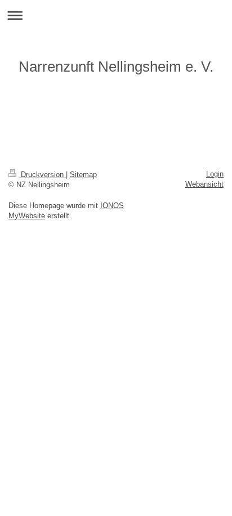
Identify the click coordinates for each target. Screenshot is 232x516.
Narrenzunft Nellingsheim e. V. (116, 66)
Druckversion (42, 174)
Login (215, 174)
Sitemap (83, 174)
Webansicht (204, 184)
